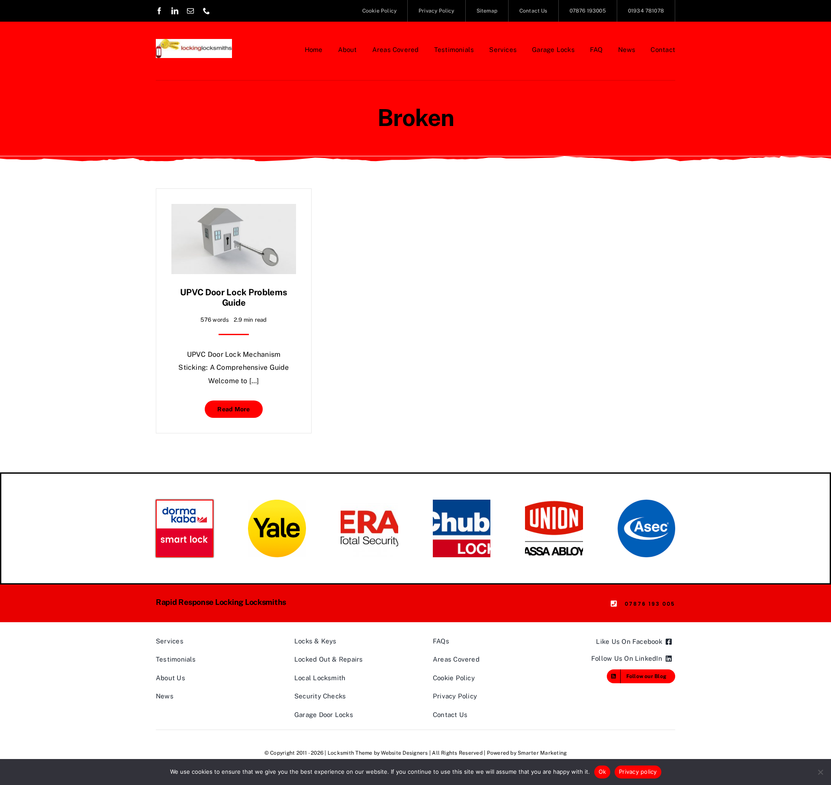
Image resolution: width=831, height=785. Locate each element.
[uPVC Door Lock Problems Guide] (233, 210)
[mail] (190, 10)
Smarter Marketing (542, 753)
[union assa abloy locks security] (554, 503)
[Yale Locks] (277, 503)
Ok (602, 771)
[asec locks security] (646, 503)
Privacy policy (638, 771)
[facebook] (159, 10)
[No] (820, 772)
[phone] (206, 10)
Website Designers (404, 753)
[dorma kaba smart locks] (185, 504)
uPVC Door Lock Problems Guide (233, 297)
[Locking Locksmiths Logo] (194, 42)
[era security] (369, 503)
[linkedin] (174, 10)
